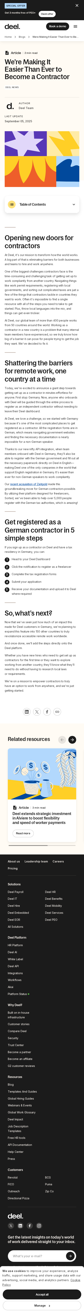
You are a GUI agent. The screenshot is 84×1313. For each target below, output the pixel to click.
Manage (40, 1305)
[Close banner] (77, 5)
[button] (42, 204)
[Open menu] (75, 26)
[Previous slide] (62, 740)
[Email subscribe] (70, 1256)
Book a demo (57, 26)
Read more (23, 833)
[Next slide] (72, 740)
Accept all (42, 1294)
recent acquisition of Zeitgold (28, 484)
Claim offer (47, 14)
